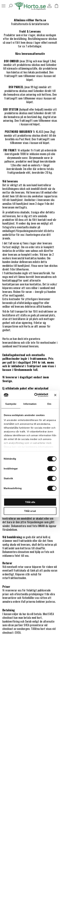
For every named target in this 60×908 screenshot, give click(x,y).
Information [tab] (29, 404)
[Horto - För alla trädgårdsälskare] (30, 6)
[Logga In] (49, 6)
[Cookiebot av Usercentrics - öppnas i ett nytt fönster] (35, 395)
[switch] (51, 468)
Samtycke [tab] (10, 404)
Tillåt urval (30, 511)
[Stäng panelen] (55, 395)
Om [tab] (49, 404)
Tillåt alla (30, 502)
